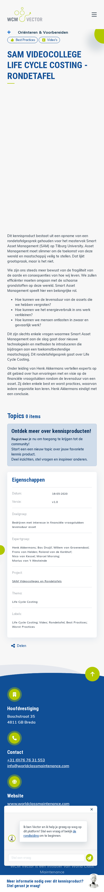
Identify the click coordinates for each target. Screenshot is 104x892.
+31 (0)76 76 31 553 (26, 759)
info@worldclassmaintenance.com (38, 765)
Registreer (19, 438)
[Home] (24, 14)
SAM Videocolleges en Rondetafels (37, 581)
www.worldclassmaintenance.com (38, 803)
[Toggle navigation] (94, 14)
